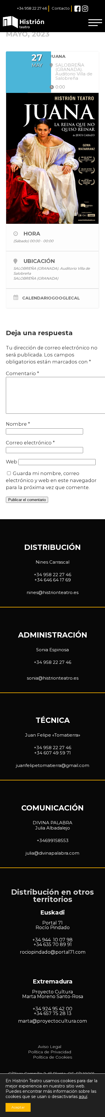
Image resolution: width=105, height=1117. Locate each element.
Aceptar (18, 1107)
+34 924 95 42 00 (52, 1009)
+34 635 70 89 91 (53, 944)
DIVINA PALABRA (52, 822)
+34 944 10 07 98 (52, 940)
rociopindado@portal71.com (52, 952)
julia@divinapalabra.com (52, 853)
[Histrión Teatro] (24, 22)
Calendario (37, 298)
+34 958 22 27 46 (32, 8)
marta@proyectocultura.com (52, 1021)
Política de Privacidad (49, 1051)
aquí (83, 1096)
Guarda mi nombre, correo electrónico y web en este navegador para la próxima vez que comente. (51, 480)
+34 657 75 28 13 (52, 1013)
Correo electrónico (30, 443)
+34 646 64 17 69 (52, 580)
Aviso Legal (49, 1046)
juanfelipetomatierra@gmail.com (52, 765)
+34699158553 (53, 840)
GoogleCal (66, 298)
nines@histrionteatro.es (52, 592)
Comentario (22, 373)
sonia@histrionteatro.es (52, 678)
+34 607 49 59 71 (52, 753)
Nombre (18, 424)
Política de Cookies (52, 1057)
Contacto (61, 8)
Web (11, 462)
